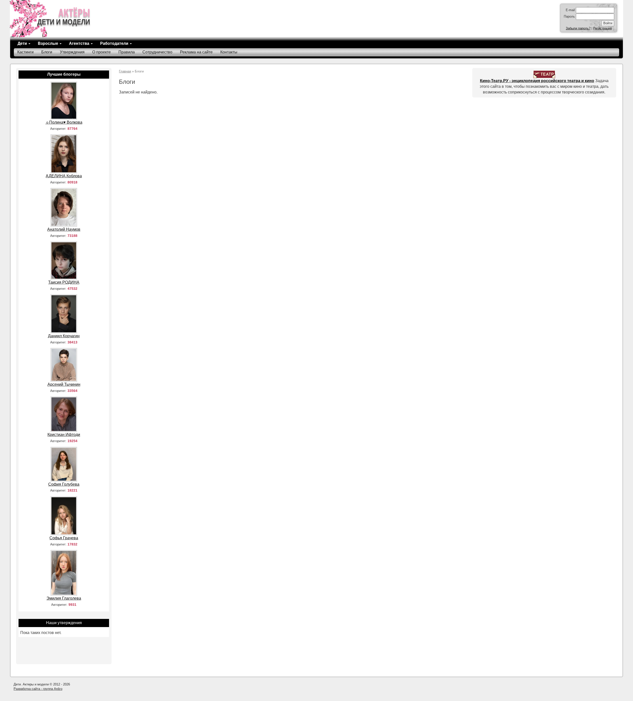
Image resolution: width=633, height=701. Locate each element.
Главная (125, 71)
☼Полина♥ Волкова (63, 122)
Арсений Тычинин (63, 384)
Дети (23, 43)
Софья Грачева (63, 538)
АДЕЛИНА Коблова (64, 176)
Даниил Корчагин (64, 336)
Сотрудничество (157, 52)
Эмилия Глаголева (63, 598)
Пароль (569, 16)
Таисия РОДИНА (63, 282)
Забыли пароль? (578, 28)
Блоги (46, 52)
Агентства (79, 43)
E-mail (570, 10)
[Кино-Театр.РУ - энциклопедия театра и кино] (544, 74)
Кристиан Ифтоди (63, 434)
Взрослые (48, 43)
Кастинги (25, 52)
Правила (126, 52)
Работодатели (114, 43)
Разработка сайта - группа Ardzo (38, 689)
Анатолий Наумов (63, 229)
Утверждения (72, 52)
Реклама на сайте (196, 52)
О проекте (101, 52)
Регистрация (602, 28)
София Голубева (63, 484)
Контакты (228, 52)
